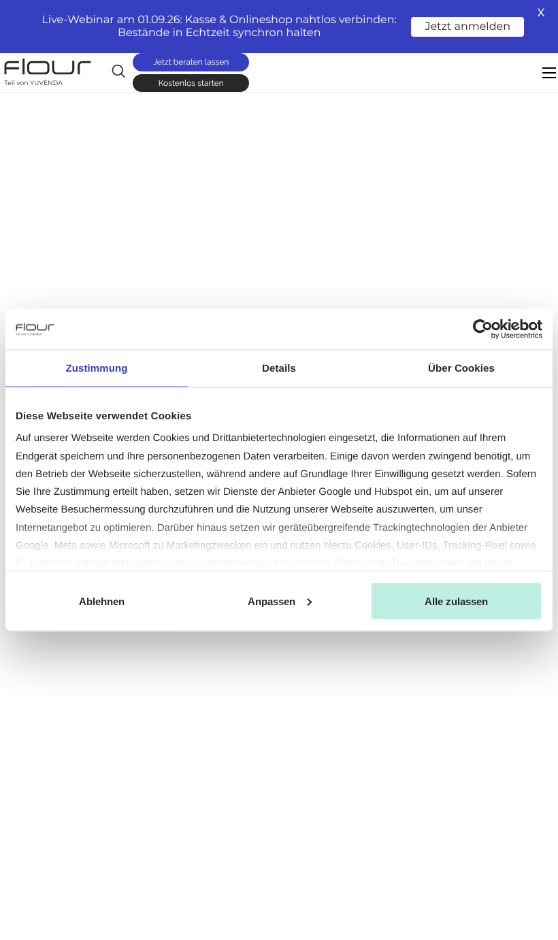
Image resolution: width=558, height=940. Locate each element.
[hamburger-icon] (549, 72)
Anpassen (271, 601)
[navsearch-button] (118, 71)
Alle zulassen (456, 601)
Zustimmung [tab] (97, 368)
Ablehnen (102, 601)
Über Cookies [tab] (461, 368)
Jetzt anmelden (467, 26)
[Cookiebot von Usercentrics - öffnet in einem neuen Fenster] (482, 329)
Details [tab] (279, 368)
